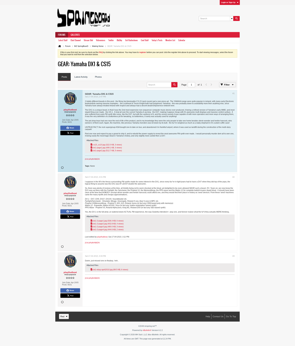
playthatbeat (102, 237)
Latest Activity (81, 77)
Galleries (75, 34)
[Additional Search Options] (231, 18)
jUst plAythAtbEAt (92, 159)
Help (208, 316)
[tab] (64, 77)
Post (71, 133)
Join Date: (66, 120)
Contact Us (218, 316)
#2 (233, 177)
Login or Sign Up (228, 2)
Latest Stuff (62, 40)
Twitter (111, 40)
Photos (98, 77)
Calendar (181, 40)
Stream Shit (88, 40)
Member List (170, 40)
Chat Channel (76, 40)
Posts (64, 77)
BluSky (119, 40)
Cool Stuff (145, 40)
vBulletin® (147, 330)
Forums (61, 34)
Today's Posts (157, 40)
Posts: (64, 122)
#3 (233, 256)
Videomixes (100, 40)
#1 (233, 93)
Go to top (231, 316)
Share (71, 128)
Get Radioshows (131, 40)
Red (62, 316)
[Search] (236, 18)
